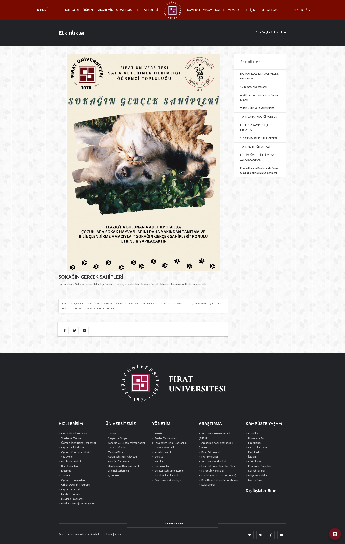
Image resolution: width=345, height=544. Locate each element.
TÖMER (65, 475)
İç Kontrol (113, 475)
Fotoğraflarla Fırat (118, 461)
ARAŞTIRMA (124, 10)
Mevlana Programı (72, 498)
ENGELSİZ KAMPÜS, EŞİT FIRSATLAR (255, 127)
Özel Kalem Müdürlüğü (167, 480)
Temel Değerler (116, 447)
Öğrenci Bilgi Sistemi (73, 447)
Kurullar (159, 461)
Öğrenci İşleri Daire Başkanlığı (78, 442)
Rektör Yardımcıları (165, 438)
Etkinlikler (72, 33)
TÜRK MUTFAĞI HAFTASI (255, 146)
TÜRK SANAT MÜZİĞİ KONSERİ (258, 116)
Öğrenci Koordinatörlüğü (75, 452)
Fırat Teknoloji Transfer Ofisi (218, 466)
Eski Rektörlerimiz (118, 470)
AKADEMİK (105, 10)
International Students (74, 433)
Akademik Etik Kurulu (166, 475)
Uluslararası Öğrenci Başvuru (78, 503)
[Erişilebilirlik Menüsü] (335, 534)
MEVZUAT (234, 10)
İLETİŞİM (250, 10)
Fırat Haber (254, 442)
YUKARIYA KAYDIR (172, 523)
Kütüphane (254, 461)
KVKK (118, 534)
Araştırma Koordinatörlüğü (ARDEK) (216, 445)
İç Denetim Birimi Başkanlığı (170, 442)
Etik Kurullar (208, 484)
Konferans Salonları (259, 466)
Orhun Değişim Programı (75, 484)
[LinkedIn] (260, 535)
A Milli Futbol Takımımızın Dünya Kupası (259, 97)
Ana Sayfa (262, 32)
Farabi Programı (70, 494)
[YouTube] (281, 535)
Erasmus (66, 470)
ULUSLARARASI (268, 10)
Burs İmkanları (69, 466)
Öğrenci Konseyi (70, 489)
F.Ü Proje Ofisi (209, 456)
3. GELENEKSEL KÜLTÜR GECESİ (258, 138)
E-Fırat (41, 9)
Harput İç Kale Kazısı (213, 470)
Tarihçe (112, 433)
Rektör (158, 433)
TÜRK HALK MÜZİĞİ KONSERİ (257, 108)
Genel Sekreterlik (164, 447)
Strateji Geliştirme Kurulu (169, 470)
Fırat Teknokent (210, 452)
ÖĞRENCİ (89, 10)
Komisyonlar (161, 466)
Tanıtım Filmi (115, 452)
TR (301, 10)
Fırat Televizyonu (258, 447)
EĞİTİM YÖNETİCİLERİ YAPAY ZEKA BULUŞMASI (257, 157)
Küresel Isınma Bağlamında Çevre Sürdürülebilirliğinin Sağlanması (259, 170)
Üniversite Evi (256, 438)
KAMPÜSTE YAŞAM (199, 10)
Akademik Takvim (71, 438)
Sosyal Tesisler (256, 470)
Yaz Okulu (67, 456)
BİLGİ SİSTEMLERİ (146, 10)
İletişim (252, 456)
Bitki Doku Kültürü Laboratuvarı (219, 480)
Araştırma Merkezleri (213, 461)
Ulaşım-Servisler (257, 475)
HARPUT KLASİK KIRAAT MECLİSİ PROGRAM (260, 76)
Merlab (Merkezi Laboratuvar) (218, 475)
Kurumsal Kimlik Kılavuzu (122, 456)
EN (293, 10)
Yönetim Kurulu (163, 452)
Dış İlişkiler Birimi (71, 461)
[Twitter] (250, 535)
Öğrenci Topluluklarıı (73, 480)
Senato (158, 456)
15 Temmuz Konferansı (253, 86)
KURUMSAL (72, 10)
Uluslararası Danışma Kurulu (123, 466)
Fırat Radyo (255, 452)
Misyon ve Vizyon (117, 438)
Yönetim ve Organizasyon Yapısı (126, 442)
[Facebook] (271, 535)
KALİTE (220, 10)
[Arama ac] (308, 10)
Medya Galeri (255, 480)
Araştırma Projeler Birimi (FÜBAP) (214, 435)
